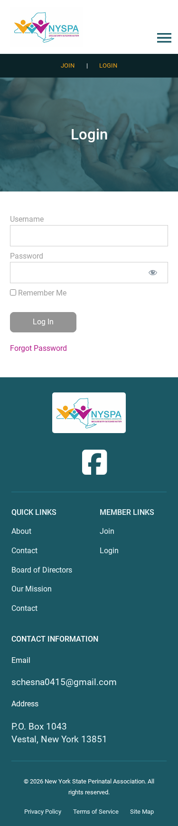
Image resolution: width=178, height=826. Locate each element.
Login (108, 65)
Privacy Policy (42, 811)
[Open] (162, 37)
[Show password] (153, 272)
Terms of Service (96, 811)
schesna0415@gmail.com (64, 682)
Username (27, 219)
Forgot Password (38, 348)
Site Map (142, 811)
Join (68, 65)
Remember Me (41, 292)
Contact (24, 550)
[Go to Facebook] (94, 462)
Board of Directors (41, 569)
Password (26, 256)
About (21, 531)
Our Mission (31, 588)
